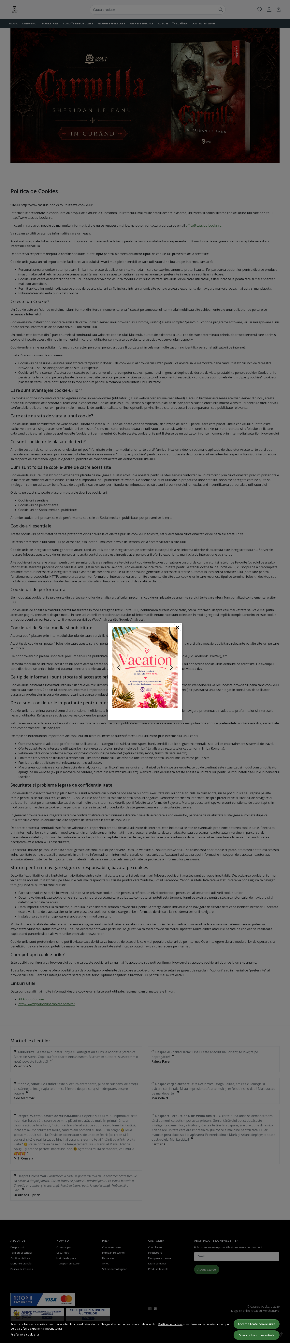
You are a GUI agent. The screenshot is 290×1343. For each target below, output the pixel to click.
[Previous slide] (119, 668)
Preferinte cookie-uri (25, 1334)
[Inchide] (177, 627)
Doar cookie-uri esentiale (256, 1335)
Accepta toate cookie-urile (256, 1324)
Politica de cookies (170, 1324)
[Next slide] (171, 668)
